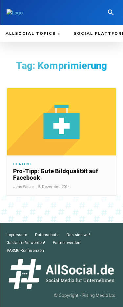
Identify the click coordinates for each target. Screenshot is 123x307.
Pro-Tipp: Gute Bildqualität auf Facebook (55, 174)
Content (22, 164)
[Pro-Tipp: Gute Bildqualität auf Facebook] (61, 121)
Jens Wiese (23, 187)
